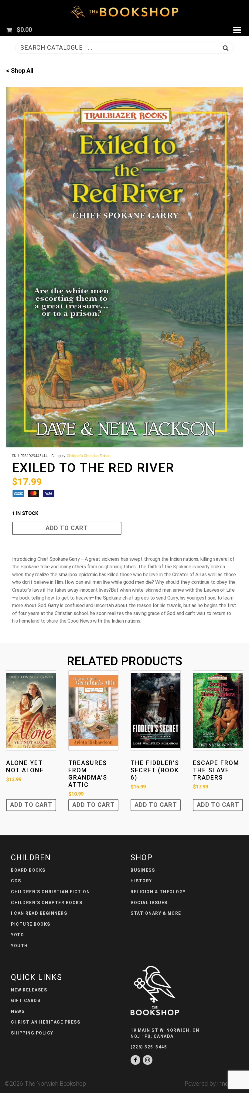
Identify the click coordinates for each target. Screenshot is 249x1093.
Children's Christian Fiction (88, 456)
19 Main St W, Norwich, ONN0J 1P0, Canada (165, 1033)
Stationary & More (156, 913)
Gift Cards (25, 1000)
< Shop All (19, 70)
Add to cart (67, 528)
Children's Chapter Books (46, 902)
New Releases (29, 990)
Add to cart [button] (31, 804)
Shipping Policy (32, 1033)
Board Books (28, 870)
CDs (16, 880)
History (141, 880)
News (18, 1011)
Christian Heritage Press (45, 1022)
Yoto (17, 934)
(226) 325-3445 (149, 1047)
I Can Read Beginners (39, 913)
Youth (19, 945)
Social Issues (149, 902)
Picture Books (30, 924)
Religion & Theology (158, 891)
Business (143, 870)
